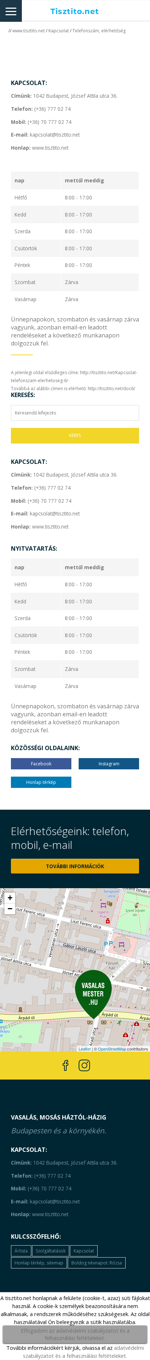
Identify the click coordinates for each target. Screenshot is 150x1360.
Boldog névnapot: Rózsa (96, 1263)
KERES (75, 435)
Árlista (21, 1251)
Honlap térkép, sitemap (39, 1263)
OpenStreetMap (112, 1049)
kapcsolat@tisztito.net (45, 134)
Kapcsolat (58, 31)
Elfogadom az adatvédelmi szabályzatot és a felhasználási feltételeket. (75, 1334)
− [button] (10, 908)
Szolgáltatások (51, 1251)
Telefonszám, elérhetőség (99, 31)
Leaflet (85, 1049)
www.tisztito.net (28, 31)
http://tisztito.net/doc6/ (111, 388)
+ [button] (10, 897)
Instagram (109, 764)
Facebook (41, 764)
